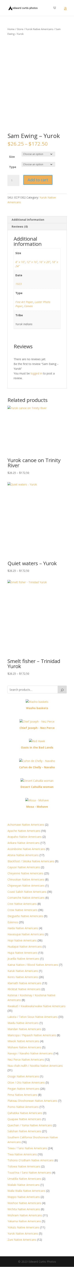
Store (20, 29)
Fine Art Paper (24, 302)
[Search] (62, 689)
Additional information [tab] (28, 219)
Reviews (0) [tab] (20, 226)
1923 (18, 284)
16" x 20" (44, 262)
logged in (36, 373)
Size (12, 157)
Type (12, 167)
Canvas (28, 306)
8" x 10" (20, 262)
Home (11, 29)
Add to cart (38, 179)
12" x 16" (32, 262)
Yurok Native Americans (39, 29)
